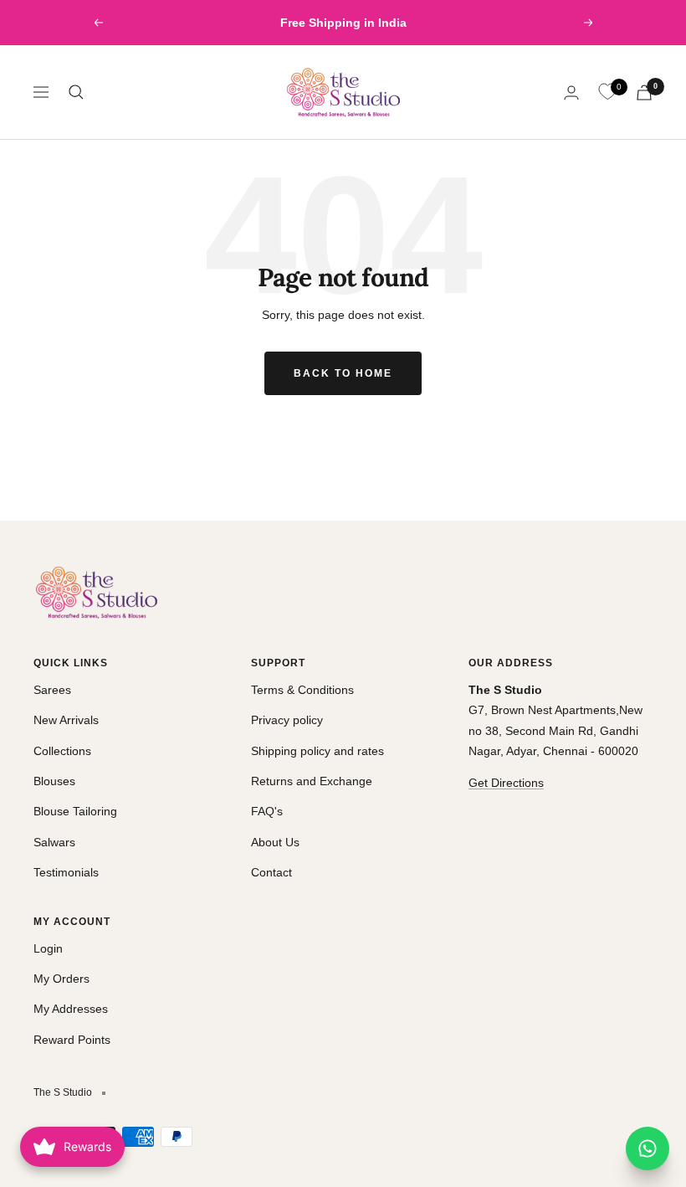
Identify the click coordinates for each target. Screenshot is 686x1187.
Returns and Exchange (311, 781)
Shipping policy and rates (317, 751)
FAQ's (267, 811)
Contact (271, 872)
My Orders (61, 978)
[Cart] (644, 92)
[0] (607, 92)
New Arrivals (66, 720)
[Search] (76, 92)
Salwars (54, 842)
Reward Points (71, 1039)
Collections (62, 751)
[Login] (571, 92)
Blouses (54, 781)
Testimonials (66, 872)
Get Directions (506, 782)
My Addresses (70, 1008)
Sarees (52, 689)
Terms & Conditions (302, 689)
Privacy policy (287, 720)
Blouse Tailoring (75, 811)
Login (48, 948)
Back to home (343, 373)
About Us (275, 842)
